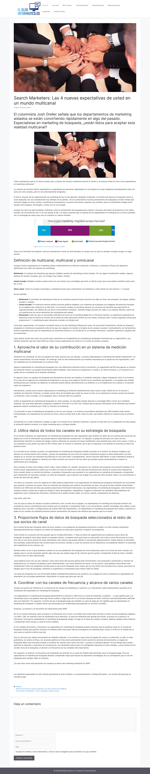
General (45, 5)
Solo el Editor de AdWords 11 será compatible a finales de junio (37, 691)
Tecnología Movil (82, 5)
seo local (55, 5)
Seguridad (46, 11)
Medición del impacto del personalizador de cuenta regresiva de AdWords (41, 689)
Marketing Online (114, 5)
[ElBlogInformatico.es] (29, 8)
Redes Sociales (59, 11)
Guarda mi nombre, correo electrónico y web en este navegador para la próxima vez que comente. (56, 752)
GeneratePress (90, 771)
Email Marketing (98, 5)
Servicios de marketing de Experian (49, 246)
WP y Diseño (67, 5)
